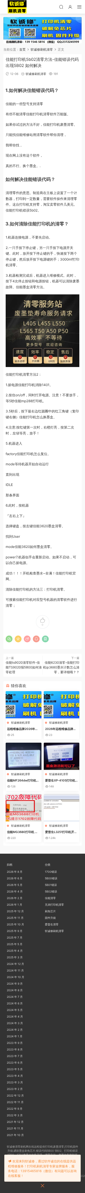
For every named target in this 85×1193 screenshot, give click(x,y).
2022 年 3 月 (15, 1115)
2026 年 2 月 (14, 898)
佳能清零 (50, 898)
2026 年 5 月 (14, 885)
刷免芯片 (50, 911)
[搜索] (61, 7)
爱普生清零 (51, 924)
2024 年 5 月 (15, 1010)
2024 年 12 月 (15, 964)
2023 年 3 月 (15, 1082)
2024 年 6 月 (15, 1003)
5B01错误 (51, 885)
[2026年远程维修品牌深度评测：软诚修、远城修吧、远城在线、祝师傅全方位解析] (62, 704)
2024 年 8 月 (15, 990)
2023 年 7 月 (15, 1056)
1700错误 (51, 871)
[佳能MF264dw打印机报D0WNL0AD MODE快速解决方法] (23, 756)
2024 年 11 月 (15, 970)
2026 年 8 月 (14, 871)
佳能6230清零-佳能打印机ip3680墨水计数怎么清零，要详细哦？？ (61, 667)
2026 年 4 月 (15, 891)
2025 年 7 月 (14, 937)
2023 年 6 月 (15, 1062)
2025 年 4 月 (15, 950)
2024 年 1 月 (14, 1036)
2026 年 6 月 (14, 878)
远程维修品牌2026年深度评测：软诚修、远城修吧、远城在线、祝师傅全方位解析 (23, 729)
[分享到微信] (9, 639)
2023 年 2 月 (15, 1089)
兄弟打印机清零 (54, 904)
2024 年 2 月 (15, 1029)
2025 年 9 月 (14, 931)
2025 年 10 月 (15, 924)
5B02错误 (51, 891)
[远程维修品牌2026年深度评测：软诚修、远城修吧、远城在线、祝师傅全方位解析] (23, 704)
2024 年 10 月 (15, 977)
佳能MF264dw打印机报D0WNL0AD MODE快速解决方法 (23, 781)
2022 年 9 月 (14, 1108)
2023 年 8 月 (15, 1049)
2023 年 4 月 (15, 1075)
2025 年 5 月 (14, 944)
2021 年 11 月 (15, 1128)
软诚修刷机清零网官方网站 (17, 7)
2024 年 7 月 (15, 996)
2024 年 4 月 (15, 1016)
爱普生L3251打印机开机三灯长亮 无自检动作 (61, 832)
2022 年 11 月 (15, 1102)
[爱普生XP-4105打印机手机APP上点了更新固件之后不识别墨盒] (62, 756)
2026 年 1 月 (14, 904)
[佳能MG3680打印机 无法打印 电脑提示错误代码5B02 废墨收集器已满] (23, 807)
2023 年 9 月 (15, 1043)
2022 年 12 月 (15, 1095)
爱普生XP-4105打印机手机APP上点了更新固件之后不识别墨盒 (61, 781)
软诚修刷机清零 (36, 74)
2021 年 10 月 (15, 1135)
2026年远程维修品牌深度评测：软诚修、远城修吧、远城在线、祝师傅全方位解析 (61, 729)
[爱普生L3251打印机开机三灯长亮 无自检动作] (62, 807)
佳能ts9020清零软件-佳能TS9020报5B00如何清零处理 (24, 667)
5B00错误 (51, 878)
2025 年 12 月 (15, 911)
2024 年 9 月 (15, 983)
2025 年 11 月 (15, 917)
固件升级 (50, 917)
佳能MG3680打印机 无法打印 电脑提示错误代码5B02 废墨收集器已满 (23, 832)
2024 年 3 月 (15, 1023)
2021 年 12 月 (15, 1122)
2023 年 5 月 (15, 1069)
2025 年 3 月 (15, 957)
